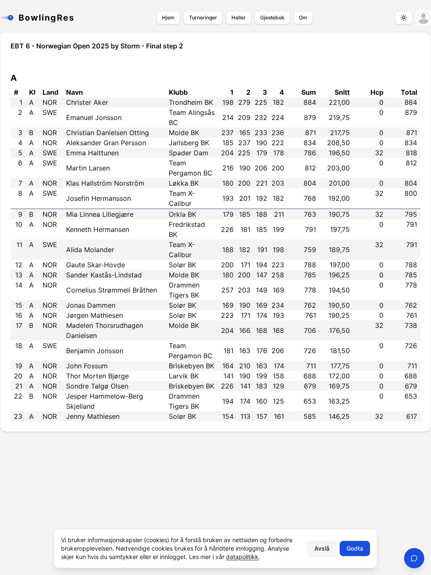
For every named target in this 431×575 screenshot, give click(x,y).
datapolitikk (242, 556)
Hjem (168, 17)
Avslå (322, 548)
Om (303, 17)
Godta (354, 548)
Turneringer (203, 17)
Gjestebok (272, 17)
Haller (238, 17)
